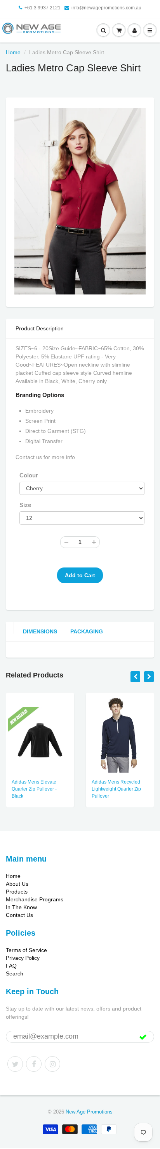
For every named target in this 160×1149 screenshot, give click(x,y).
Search (14, 973)
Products (17, 891)
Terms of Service (26, 950)
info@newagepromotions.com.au (106, 8)
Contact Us (19, 915)
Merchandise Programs (34, 899)
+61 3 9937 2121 (42, 8)
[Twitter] (15, 1064)
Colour (28, 475)
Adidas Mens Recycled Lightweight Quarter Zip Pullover (116, 789)
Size (25, 505)
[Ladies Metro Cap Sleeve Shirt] (80, 201)
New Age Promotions (89, 1112)
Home (13, 52)
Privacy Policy (23, 958)
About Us (17, 884)
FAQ (11, 966)
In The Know (21, 907)
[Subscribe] (143, 1037)
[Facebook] (34, 1064)
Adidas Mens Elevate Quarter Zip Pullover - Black (34, 789)
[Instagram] (52, 1064)
